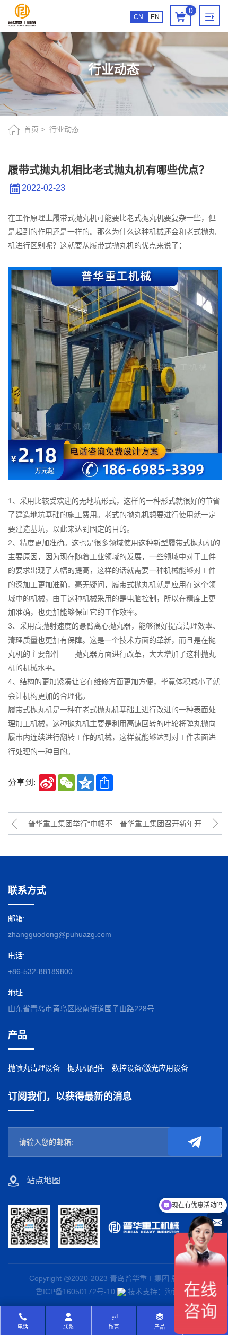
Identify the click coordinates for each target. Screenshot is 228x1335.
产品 (159, 1327)
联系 (68, 1327)
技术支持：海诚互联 (161, 1291)
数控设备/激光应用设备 (150, 1068)
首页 (31, 129)
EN (155, 17)
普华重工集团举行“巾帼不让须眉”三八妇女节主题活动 (70, 826)
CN (138, 17)
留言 (114, 1327)
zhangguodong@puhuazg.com (59, 934)
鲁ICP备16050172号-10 (75, 1291)
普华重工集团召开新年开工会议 (160, 826)
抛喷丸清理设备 (34, 1068)
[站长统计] (121, 1291)
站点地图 (42, 1180)
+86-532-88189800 (40, 971)
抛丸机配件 (85, 1068)
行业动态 (64, 129)
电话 (22, 1327)
